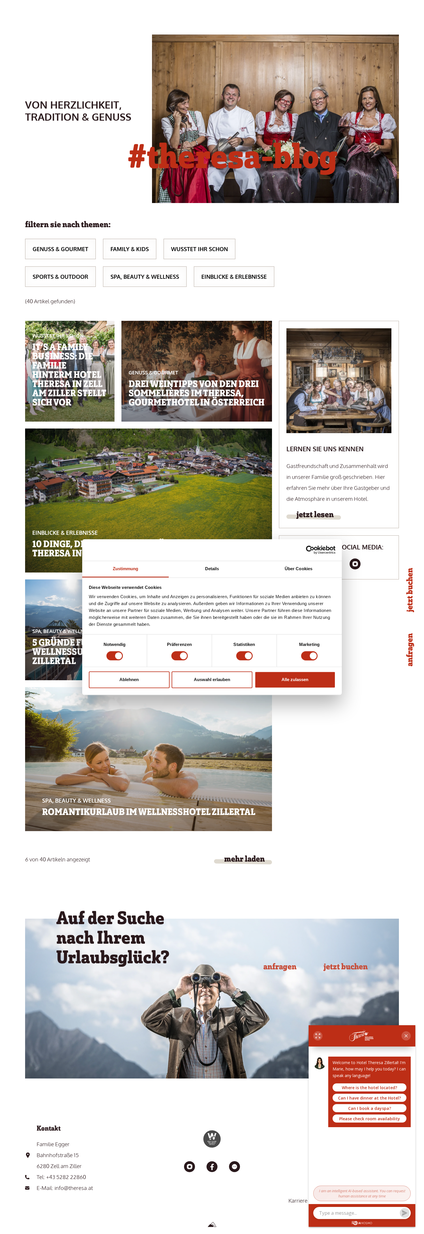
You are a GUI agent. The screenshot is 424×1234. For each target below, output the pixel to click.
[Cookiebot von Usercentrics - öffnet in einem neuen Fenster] (310, 549)
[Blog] (234, 1167)
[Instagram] (355, 564)
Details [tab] (212, 568)
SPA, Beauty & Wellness (144, 276)
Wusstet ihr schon (199, 248)
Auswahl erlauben (212, 679)
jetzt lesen (315, 514)
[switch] (179, 655)
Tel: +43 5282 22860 (61, 1176)
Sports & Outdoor (60, 276)
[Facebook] (212, 1167)
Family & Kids (129, 248)
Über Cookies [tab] (298, 568)
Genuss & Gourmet (60, 248)
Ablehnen (129, 679)
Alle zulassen (295, 679)
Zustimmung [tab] (125, 568)
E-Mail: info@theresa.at (65, 1187)
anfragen (280, 966)
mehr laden (244, 859)
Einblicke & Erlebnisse (234, 276)
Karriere (297, 1200)
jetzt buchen (346, 966)
